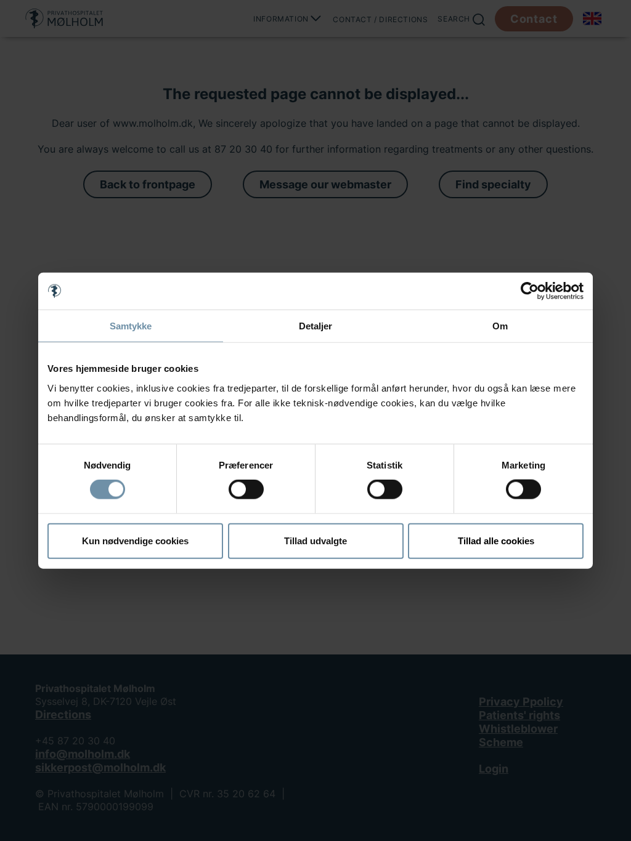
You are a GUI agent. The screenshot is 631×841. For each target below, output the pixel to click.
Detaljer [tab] (316, 326)
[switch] (246, 489)
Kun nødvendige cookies (135, 540)
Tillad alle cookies (496, 540)
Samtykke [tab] (131, 326)
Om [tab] (500, 326)
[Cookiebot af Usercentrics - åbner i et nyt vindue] (530, 291)
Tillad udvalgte (315, 540)
